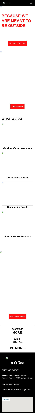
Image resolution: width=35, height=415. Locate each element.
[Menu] (31, 3)
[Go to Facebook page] (15, 362)
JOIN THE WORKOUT (17, 316)
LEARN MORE (17, 106)
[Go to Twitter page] (12, 362)
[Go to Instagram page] (19, 362)
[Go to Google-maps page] (22, 362)
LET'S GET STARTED (17, 43)
